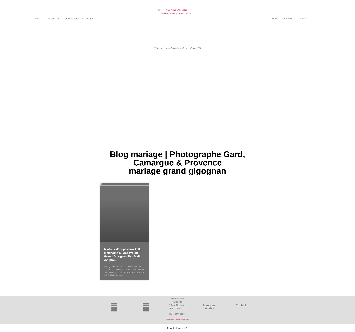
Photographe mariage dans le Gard (177, 319)
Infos (37, 18)
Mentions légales (209, 307)
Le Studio (287, 18)
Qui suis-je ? (54, 18)
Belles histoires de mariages (80, 18)
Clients (274, 18)
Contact (302, 18)
